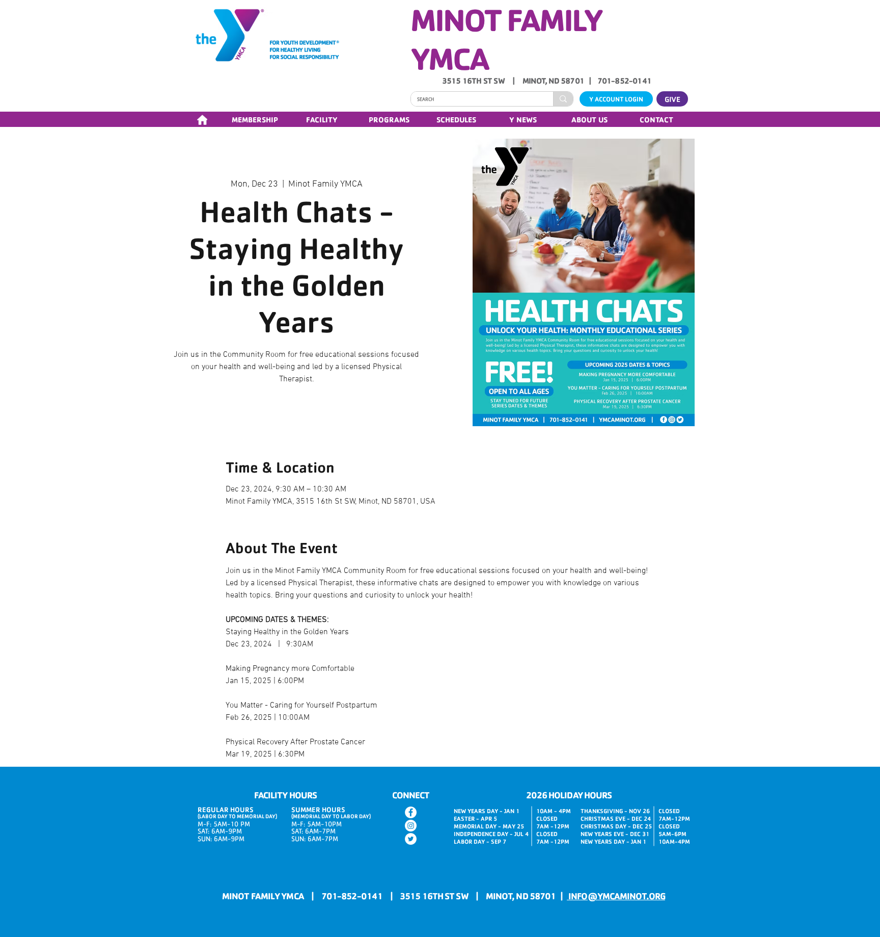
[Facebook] (411, 812)
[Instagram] (411, 825)
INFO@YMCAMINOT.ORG (616, 895)
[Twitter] (411, 839)
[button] (254, 119)
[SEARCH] (563, 99)
